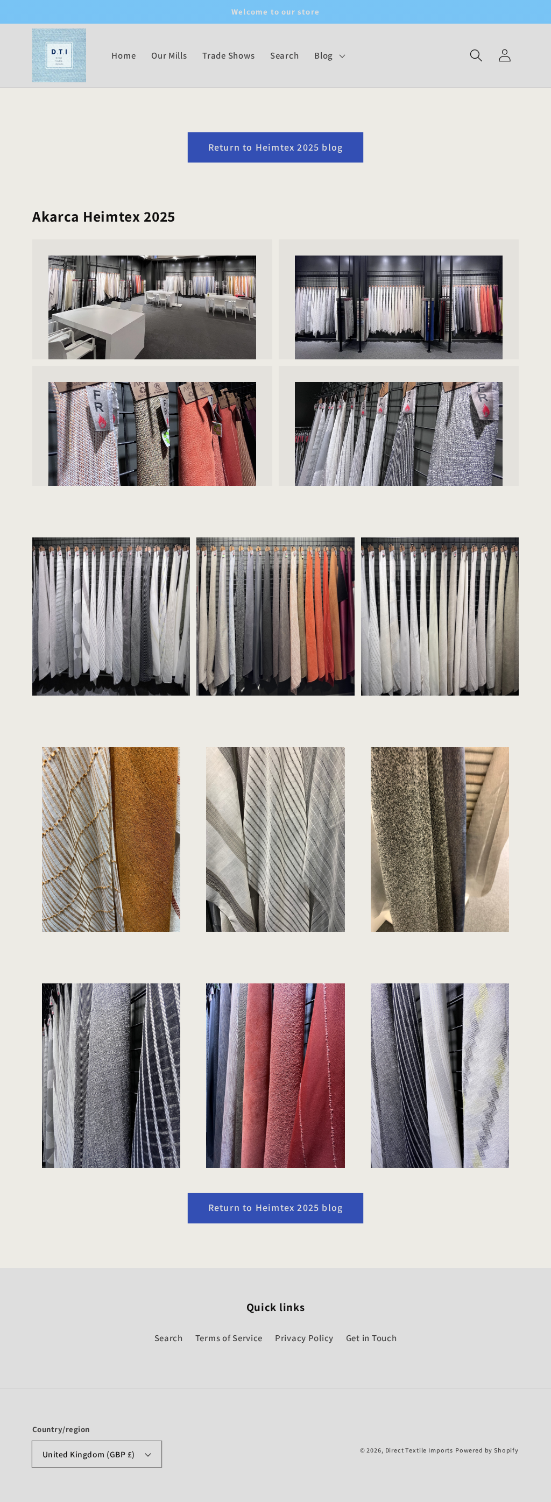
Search (168, 1338)
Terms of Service (229, 1338)
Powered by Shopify (487, 1450)
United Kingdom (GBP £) (89, 1454)
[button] (476, 55)
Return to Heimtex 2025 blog (275, 147)
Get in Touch (371, 1338)
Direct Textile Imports (419, 1450)
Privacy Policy (304, 1338)
